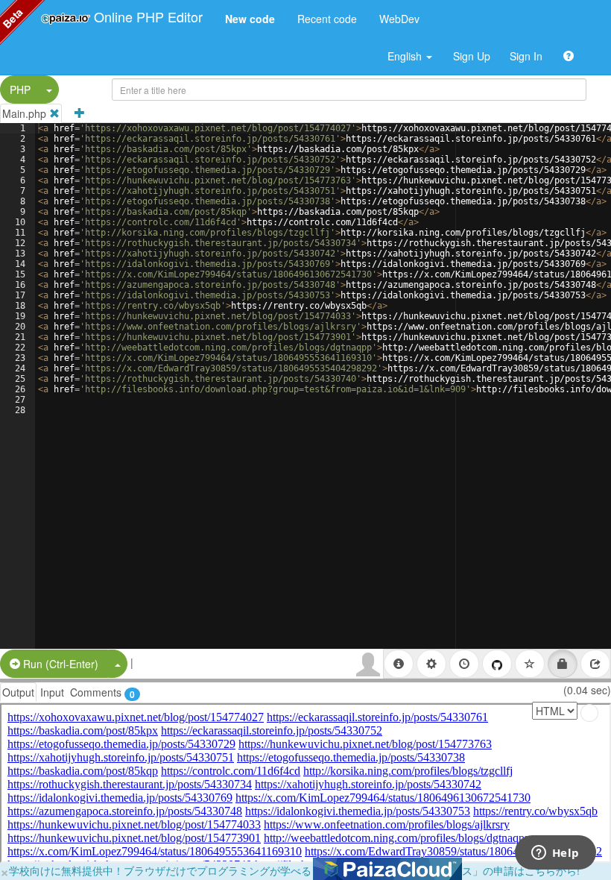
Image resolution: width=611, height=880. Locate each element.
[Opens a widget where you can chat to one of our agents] (555, 854)
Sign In (526, 55)
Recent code (327, 18)
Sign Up (471, 55)
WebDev (399, 18)
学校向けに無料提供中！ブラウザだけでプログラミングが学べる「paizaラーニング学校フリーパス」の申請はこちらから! (294, 870)
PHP (20, 89)
